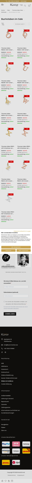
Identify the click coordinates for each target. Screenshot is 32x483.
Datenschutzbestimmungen (22, 231)
